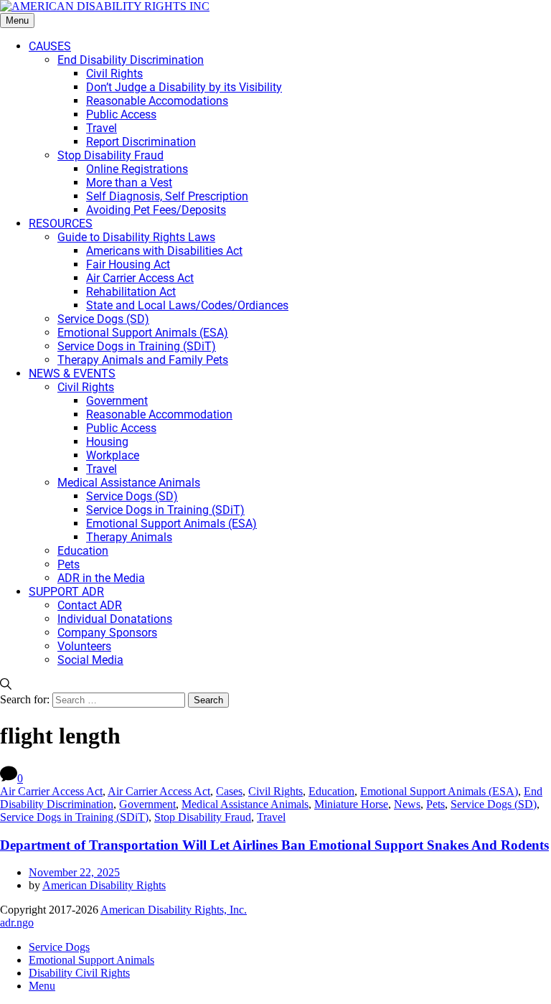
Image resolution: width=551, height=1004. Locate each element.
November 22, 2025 (74, 872)
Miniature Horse (351, 804)
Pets (435, 804)
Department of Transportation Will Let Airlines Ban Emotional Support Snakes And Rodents (274, 845)
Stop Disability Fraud (202, 817)
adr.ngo (17, 922)
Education (331, 791)
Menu (17, 20)
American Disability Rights (104, 885)
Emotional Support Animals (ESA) (439, 791)
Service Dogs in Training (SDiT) (74, 817)
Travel (271, 817)
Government (147, 804)
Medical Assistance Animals (245, 804)
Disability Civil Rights (79, 973)
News (407, 804)
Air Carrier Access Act (51, 791)
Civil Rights (275, 791)
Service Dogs (59, 947)
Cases (229, 791)
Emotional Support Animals (91, 960)
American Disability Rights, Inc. (173, 910)
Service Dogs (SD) (494, 804)
